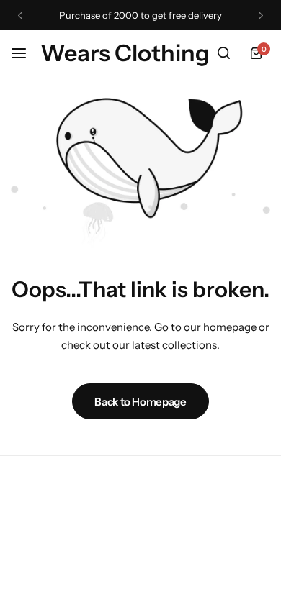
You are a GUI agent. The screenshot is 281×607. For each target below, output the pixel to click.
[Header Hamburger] (26, 53)
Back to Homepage (140, 402)
